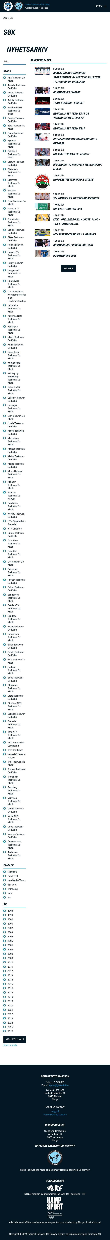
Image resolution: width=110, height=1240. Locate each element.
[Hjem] (8, 6)
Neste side (10, 1045)
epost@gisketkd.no (59, 1085)
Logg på (55, 1111)
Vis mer (68, 268)
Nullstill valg (15, 1039)
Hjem (5, 18)
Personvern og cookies (55, 1114)
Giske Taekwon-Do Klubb (37, 4)
